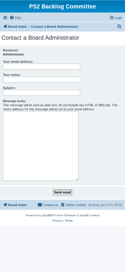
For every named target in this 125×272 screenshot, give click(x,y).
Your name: (11, 74)
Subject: (9, 88)
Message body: (14, 101)
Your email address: (18, 61)
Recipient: (11, 50)
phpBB (47, 215)
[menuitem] (15, 17)
